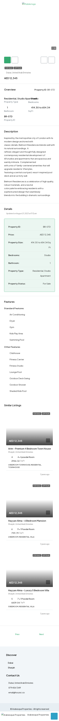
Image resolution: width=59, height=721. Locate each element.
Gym (12, 327)
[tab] (7, 60)
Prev (17, 634)
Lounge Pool (16, 372)
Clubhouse (15, 353)
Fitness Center (17, 359)
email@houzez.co (17, 692)
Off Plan (17, 68)
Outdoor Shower (18, 384)
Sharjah (11, 667)
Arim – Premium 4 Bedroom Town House (29, 448)
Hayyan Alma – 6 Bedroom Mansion (27, 520)
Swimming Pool (17, 339)
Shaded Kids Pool (18, 391)
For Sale (8, 68)
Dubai (10, 663)
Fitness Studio (16, 365)
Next (41, 634)
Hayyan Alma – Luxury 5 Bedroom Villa (28, 590)
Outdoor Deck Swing (20, 378)
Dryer (12, 320)
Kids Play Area (16, 333)
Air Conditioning (17, 314)
